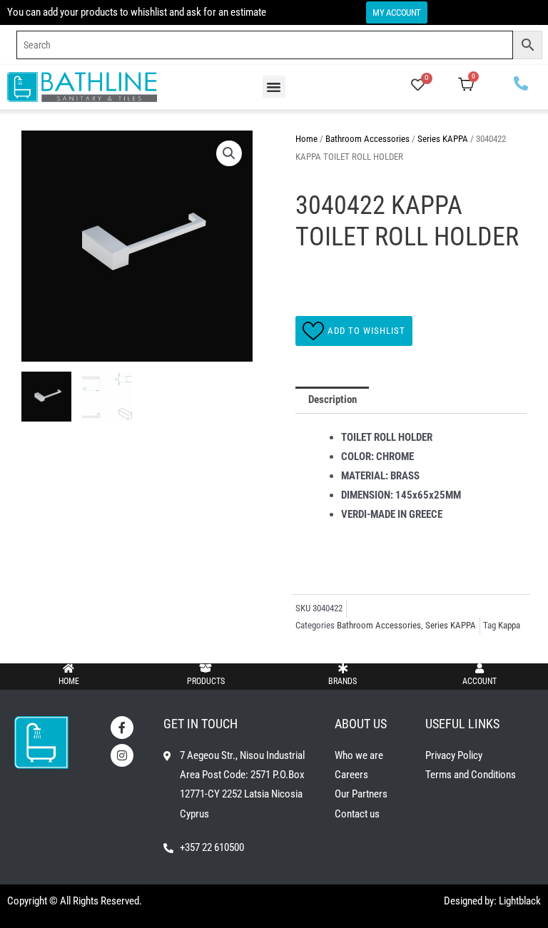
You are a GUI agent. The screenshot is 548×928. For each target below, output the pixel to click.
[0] (418, 86)
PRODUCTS (206, 681)
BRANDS (342, 681)
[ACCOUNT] (479, 668)
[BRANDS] (342, 668)
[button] (274, 87)
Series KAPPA (442, 138)
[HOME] (68, 668)
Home (306, 138)
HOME (69, 681)
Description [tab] (332, 399)
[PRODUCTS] (205, 668)
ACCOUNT (479, 681)
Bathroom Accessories (367, 138)
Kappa (509, 625)
